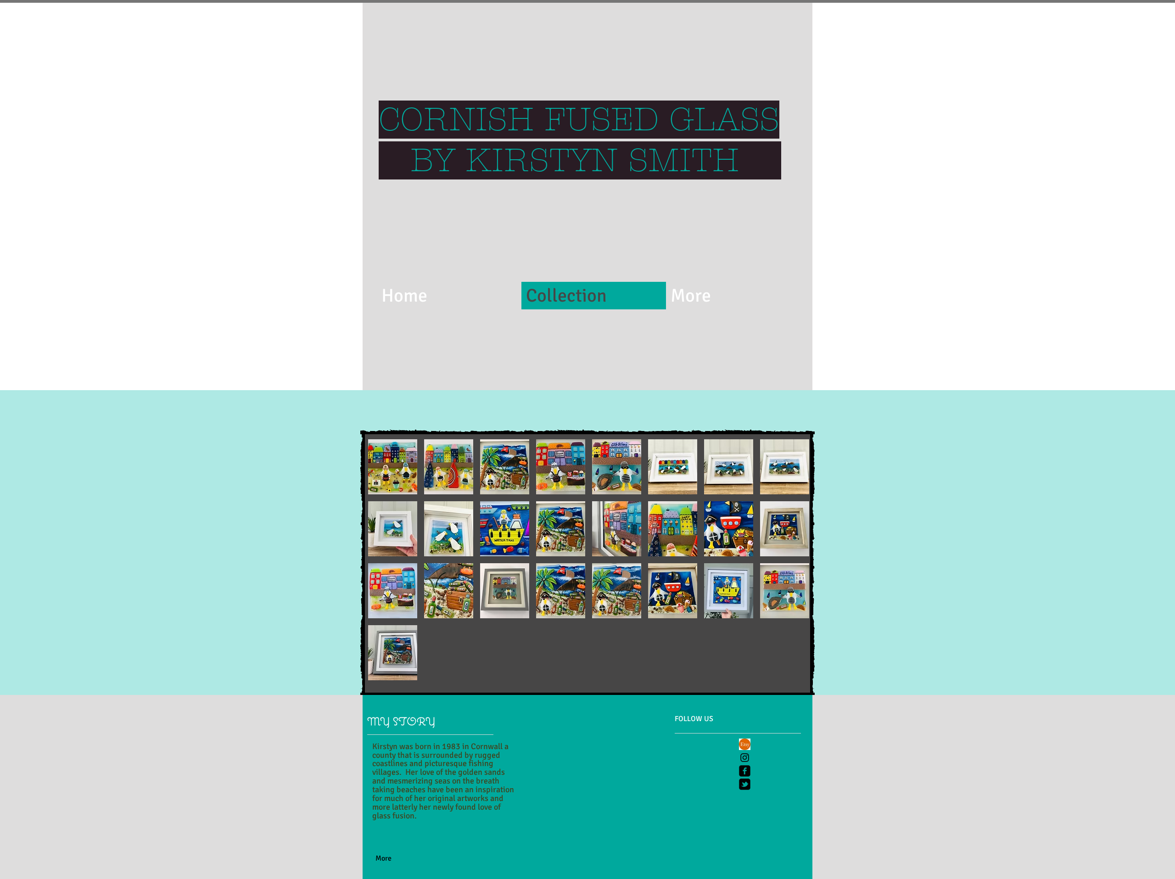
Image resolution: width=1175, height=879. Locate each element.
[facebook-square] (744, 771)
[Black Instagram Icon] (744, 757)
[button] (392, 466)
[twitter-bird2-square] (744, 784)
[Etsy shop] (744, 744)
